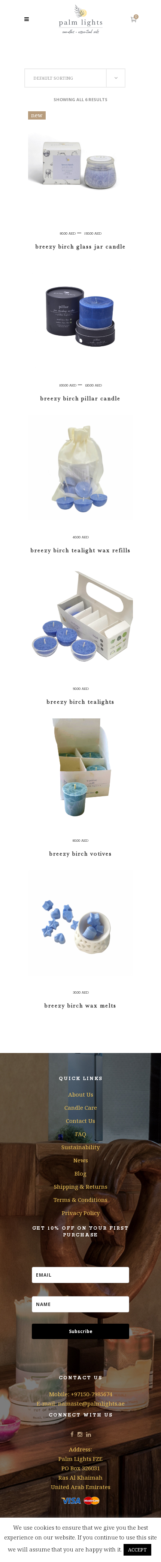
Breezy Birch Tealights (81, 701)
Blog (80, 1173)
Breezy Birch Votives (80, 853)
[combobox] (74, 78)
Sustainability (80, 1147)
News (80, 1160)
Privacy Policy (81, 1213)
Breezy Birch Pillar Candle (80, 398)
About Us (80, 1094)
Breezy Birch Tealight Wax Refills (81, 550)
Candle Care (80, 1107)
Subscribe (80, 1331)
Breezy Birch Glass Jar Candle (81, 246)
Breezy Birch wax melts (80, 1005)
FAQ (80, 1134)
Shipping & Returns (80, 1186)
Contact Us (80, 1120)
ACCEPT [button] (137, 1549)
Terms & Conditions (80, 1199)
